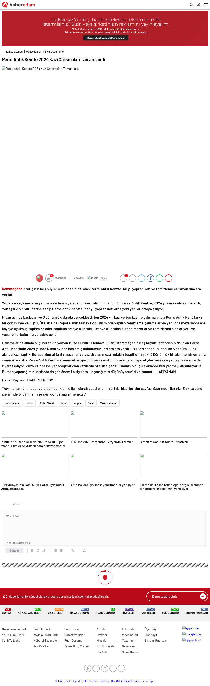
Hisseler (127, 611)
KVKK (115, 681)
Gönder (14, 550)
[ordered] (55, 550)
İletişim (74, 681)
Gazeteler (55, 611)
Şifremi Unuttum (156, 640)
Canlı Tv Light (11, 640)
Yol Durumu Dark (13, 635)
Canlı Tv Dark (42, 629)
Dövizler (102, 635)
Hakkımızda (62, 681)
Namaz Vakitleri (29, 611)
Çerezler (106, 681)
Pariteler (148, 611)
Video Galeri (130, 635)
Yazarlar (127, 640)
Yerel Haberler (108, 403)
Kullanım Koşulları (130, 681)
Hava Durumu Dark (14, 629)
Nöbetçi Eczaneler (45, 640)
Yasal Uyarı (149, 681)
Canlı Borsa (71, 629)
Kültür (29, 403)
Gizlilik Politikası (89, 681)
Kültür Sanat (46, 403)
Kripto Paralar (196, 611)
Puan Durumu (105, 611)
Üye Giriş (150, 629)
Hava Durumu (79, 611)
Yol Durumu (170, 611)
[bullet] (61, 550)
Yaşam (78, 403)
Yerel (91, 403)
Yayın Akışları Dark (45, 635)
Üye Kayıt (151, 635)
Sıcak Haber (130, 652)
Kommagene (12, 403)
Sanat (63, 403)
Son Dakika (40, 646)
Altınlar (102, 629)
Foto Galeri (129, 629)
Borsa (6, 611)
